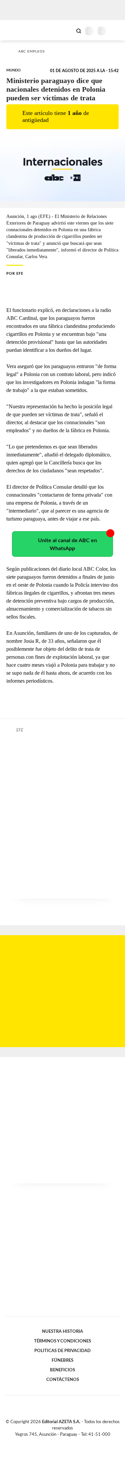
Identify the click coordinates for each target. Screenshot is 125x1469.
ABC (17, 30)
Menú (116, 31)
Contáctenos (62, 1380)
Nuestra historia (62, 1331)
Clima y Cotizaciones (67, 30)
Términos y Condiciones (62, 1341)
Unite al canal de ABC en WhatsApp (67, 544)
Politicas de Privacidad (62, 1351)
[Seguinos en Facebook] (53, 1442)
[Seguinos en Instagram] (74, 1442)
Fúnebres (62, 1360)
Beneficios (62, 1370)
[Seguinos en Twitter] (60, 1442)
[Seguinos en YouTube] (67, 1442)
